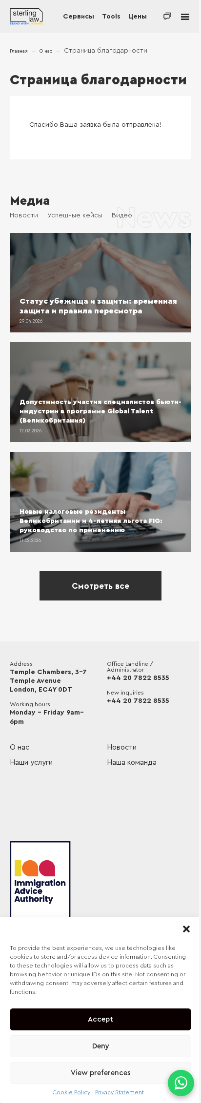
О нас (46, 51)
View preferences (101, 1073)
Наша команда (132, 762)
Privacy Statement (119, 1092)
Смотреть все (100, 586)
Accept (100, 1019)
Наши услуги (31, 762)
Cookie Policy (71, 1092)
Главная (19, 51)
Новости (24, 215)
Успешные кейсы (74, 215)
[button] (186, 929)
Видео (122, 215)
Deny (100, 1046)
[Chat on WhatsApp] (181, 1083)
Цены (137, 16)
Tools (111, 16)
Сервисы (78, 16)
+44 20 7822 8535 (138, 678)
